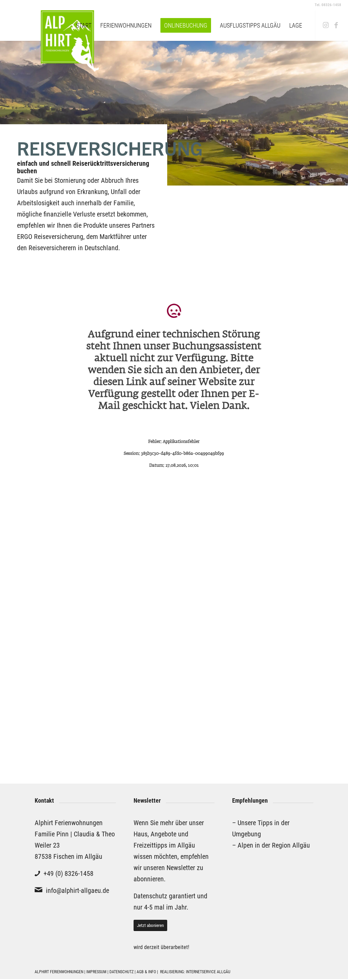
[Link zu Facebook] (336, 25)
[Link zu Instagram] (326, 25)
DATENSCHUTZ (121, 971)
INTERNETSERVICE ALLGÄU (208, 971)
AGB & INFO (147, 971)
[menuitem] (84, 25)
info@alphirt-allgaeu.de (77, 890)
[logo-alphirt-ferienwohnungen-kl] (53, 25)
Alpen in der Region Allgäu (274, 845)
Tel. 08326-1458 (328, 5)
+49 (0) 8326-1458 (68, 873)
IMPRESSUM (96, 971)
